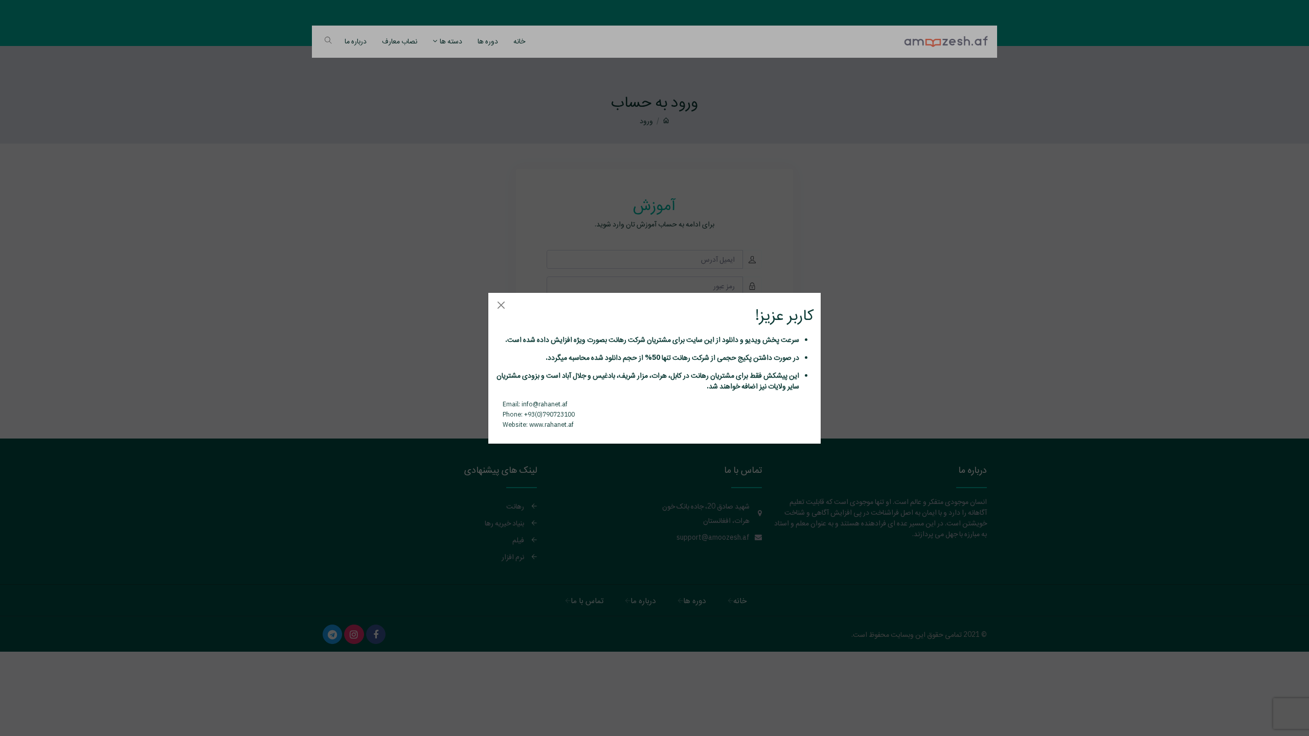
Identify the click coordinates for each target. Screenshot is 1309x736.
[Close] (500, 305)
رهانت (616, 339)
